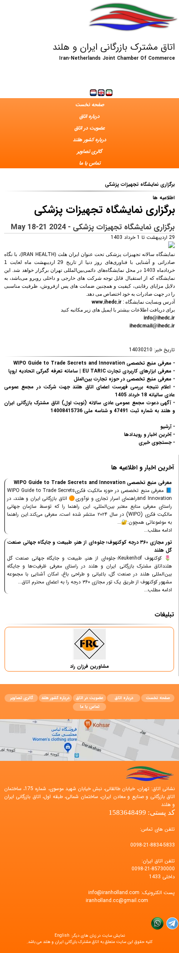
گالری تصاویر (89, 151)
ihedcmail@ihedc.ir (152, 326)
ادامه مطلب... (158, 530)
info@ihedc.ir (159, 318)
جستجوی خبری (155, 442)
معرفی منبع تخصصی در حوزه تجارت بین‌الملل (123, 379)
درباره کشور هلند (89, 140)
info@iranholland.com (113, 893)
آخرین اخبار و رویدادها (148, 434)
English (62, 936)
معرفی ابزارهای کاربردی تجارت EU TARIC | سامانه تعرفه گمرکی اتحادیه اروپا (90, 371)
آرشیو (166, 427)
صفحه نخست (89, 105)
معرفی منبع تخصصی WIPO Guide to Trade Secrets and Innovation (92, 363)
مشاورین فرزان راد (89, 666)
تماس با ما (89, 163)
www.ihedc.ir (107, 302)
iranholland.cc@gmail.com (117, 901)
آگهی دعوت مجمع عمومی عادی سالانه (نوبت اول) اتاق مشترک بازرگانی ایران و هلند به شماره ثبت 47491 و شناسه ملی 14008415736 (89, 407)
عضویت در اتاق (90, 128)
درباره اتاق (89, 116)
